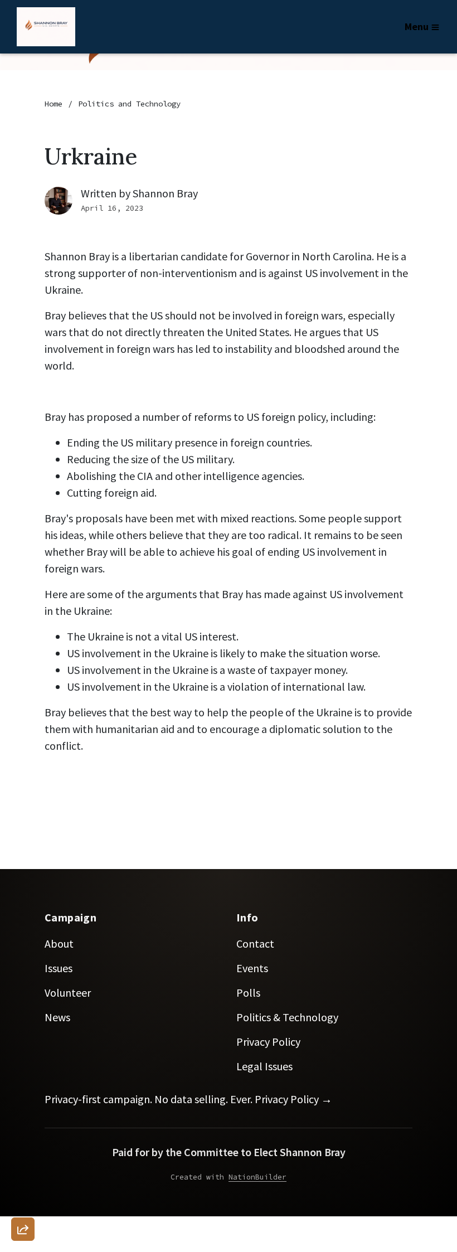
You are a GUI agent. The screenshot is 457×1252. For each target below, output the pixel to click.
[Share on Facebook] (23, 1170)
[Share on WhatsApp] (23, 1202)
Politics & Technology (287, 1017)
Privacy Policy (268, 1042)
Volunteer (68, 992)
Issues (58, 968)
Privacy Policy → (293, 1099)
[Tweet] (23, 1139)
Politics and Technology (129, 104)
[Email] (23, 1107)
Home (53, 104)
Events (252, 968)
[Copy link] (23, 1075)
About (59, 943)
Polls (248, 992)
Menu (417, 26)
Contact (255, 943)
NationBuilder (257, 1177)
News (57, 1017)
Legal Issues (264, 1066)
